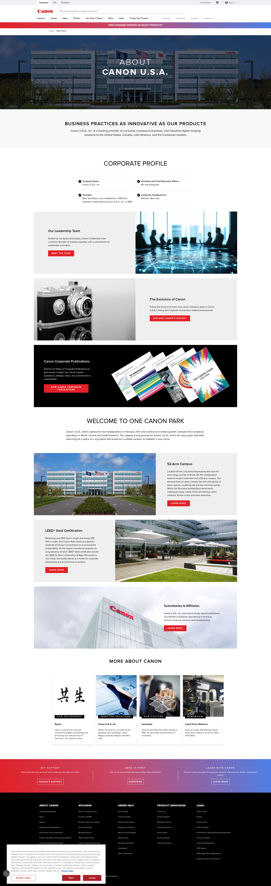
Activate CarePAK (85, 817)
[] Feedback (205, 2)
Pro (54, 2)
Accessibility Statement (206, 843)
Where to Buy (123, 838)
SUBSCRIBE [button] (135, 781)
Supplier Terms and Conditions (208, 859)
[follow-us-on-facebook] (179, 877)
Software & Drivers (164, 822)
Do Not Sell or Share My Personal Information (214, 833)
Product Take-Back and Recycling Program (55, 838)
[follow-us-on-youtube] (193, 877)
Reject (71, 878)
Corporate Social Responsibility (51, 843)
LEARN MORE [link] (178, 503)
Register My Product (86, 838)
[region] (56, 864)
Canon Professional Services (89, 843)
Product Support (163, 817)
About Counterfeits (125, 854)
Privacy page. (67, 871)
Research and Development (49, 827)
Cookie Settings (203, 827)
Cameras (41, 18)
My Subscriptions (85, 833)
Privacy (199, 817)
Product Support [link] (50, 782)
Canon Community (164, 843)
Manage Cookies (23, 878)
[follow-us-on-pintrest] (221, 877)
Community (180, 18)
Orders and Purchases (126, 822)
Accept (92, 878)
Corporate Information (47, 812)
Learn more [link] (220, 782)
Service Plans (162, 833)
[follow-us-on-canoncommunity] (228, 877)
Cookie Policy (202, 822)
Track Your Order (124, 817)
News (41, 817)
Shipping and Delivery (126, 827)
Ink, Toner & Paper (94, 18)
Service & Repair (163, 838)
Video (65, 18)
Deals (121, 18)
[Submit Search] (61, 11)
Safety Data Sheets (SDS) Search (209, 854)
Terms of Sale (123, 812)
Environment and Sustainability (51, 833)
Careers (42, 822)
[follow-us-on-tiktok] (186, 877)
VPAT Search (201, 848)
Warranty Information (126, 843)
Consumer (44, 2)
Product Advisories (164, 827)
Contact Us (208, 18)
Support (194, 18)
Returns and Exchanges (127, 833)
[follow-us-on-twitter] (207, 877)
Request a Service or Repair (89, 822)
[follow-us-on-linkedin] (214, 877)
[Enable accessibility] (6, 873)
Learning (166, 18)
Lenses (54, 18)
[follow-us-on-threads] (200, 877)
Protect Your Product (139, 18)
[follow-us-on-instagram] (172, 877)
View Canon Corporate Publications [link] (66, 388)
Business (65, 2)
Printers (76, 18)
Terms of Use (201, 812)
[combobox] (122, 11)
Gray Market (122, 848)
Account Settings (85, 827)
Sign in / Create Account (88, 812)
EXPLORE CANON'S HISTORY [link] (170, 318)
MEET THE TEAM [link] (61, 253)
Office (110, 18)
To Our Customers (203, 838)
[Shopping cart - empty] (217, 3)
